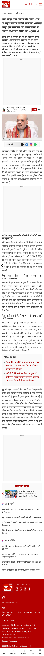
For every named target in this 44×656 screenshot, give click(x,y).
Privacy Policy (27, 632)
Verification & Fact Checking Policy (15, 638)
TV (39, 110)
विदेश (7, 612)
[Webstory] (30, 4)
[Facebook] (17, 589)
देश (3, 612)
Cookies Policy (31, 628)
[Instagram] (25, 589)
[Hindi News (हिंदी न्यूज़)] (6, 4)
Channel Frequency (9, 641)
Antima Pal (20, 108)
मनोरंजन (18, 612)
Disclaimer (15, 625)
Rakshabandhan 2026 (10, 602)
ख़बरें (16, 13)
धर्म (3, 615)
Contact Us (6, 628)
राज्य (23, 13)
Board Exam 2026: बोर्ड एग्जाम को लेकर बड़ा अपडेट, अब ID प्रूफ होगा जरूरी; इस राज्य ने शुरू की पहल (23, 366)
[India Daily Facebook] (26, 144)
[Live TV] (26, 4)
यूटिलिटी (8, 615)
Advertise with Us (28, 625)
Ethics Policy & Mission (11, 632)
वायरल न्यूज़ (36, 612)
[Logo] (7, 587)
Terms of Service (8, 635)
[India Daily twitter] (22, 144)
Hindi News (7, 13)
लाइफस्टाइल (27, 612)
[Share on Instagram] (31, 144)
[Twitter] (21, 589)
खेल (12, 612)
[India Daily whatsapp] (35, 144)
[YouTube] (29, 589)
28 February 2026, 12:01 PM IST (16, 111)
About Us (5, 625)
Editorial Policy (18, 628)
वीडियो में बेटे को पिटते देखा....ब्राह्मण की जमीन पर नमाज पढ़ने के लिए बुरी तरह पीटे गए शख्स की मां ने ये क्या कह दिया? (22, 377)
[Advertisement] (22, 82)
